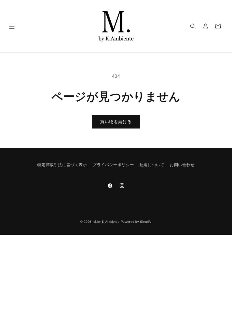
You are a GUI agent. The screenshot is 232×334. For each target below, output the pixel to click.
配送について (151, 164)
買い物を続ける (116, 121)
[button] (12, 26)
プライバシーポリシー (113, 164)
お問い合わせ (182, 164)
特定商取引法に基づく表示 (62, 164)
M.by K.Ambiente (106, 221)
